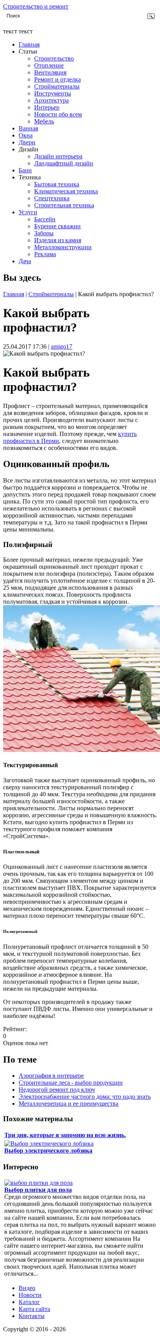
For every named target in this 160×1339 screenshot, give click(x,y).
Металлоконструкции (63, 247)
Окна (26, 135)
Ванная (28, 128)
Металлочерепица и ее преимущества (68, 1103)
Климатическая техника (66, 191)
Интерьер (46, 107)
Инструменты (52, 93)
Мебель (44, 121)
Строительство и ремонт (35, 6)
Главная (29, 44)
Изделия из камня (57, 240)
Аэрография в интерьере (51, 1075)
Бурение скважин (57, 226)
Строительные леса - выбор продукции (71, 1082)
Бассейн (45, 219)
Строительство (54, 58)
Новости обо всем (58, 114)
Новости (30, 1295)
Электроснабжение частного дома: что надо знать (85, 1096)
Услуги (28, 212)
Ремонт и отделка (57, 79)
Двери (27, 142)
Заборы (44, 233)
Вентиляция (50, 72)
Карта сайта (34, 1309)
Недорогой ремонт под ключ (57, 1089)
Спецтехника (52, 198)
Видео (27, 1288)
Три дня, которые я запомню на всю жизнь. (65, 1135)
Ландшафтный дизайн (63, 163)
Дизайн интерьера (58, 156)
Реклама (45, 254)
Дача (25, 261)
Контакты (32, 1316)
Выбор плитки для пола (38, 1189)
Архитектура (51, 100)
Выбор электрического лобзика (48, 1150)
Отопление (49, 65)
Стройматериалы (57, 86)
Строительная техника (64, 205)
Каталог (29, 1302)
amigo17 (61, 346)
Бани (25, 170)
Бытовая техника (56, 184)
